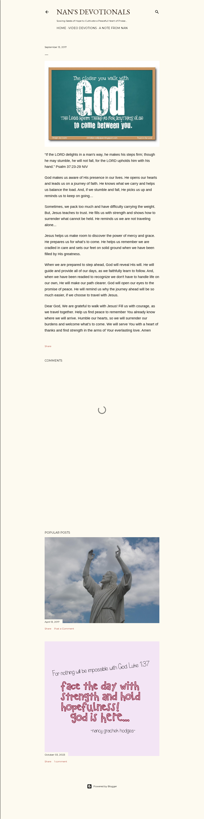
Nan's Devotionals (93, 12)
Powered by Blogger (105, 786)
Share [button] (48, 346)
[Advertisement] (102, 493)
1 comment (60, 761)
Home (61, 28)
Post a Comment (64, 628)
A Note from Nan (113, 28)
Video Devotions (82, 28)
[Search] (157, 11)
